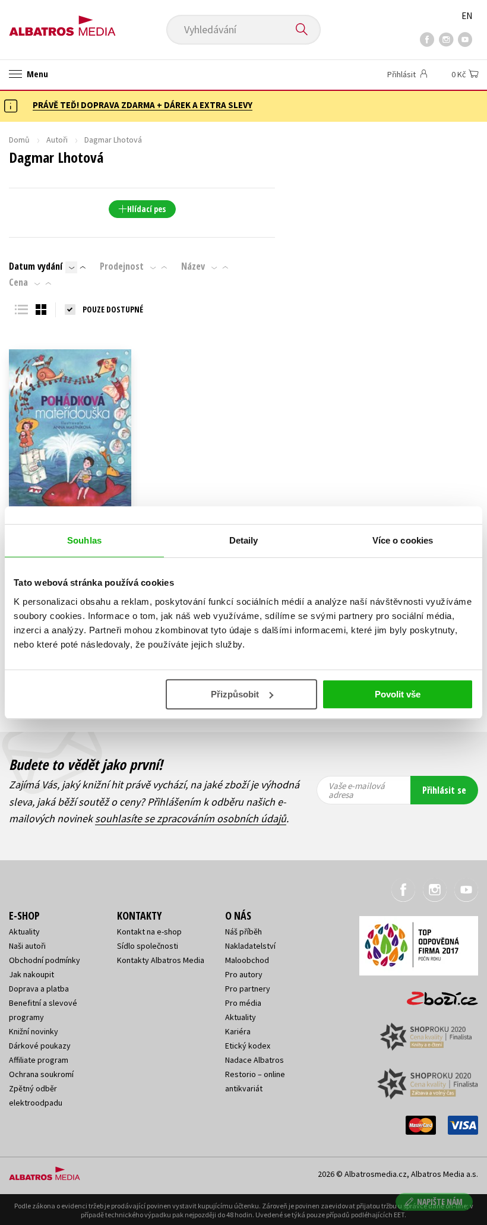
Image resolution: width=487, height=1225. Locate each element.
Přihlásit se (444, 790)
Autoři (57, 139)
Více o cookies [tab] (402, 540)
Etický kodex (247, 1045)
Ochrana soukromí (41, 1074)
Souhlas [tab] (84, 540)
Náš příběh (243, 931)
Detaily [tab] (243, 540)
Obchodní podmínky (44, 960)
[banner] (62, 21)
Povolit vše (397, 694)
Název (193, 266)
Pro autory (244, 974)
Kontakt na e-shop (149, 931)
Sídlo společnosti (147, 945)
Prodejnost (122, 266)
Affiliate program (38, 1059)
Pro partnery (247, 988)
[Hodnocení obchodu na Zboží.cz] (436, 994)
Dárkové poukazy (40, 1045)
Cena (18, 282)
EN (466, 15)
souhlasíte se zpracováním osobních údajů (190, 818)
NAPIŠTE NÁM (440, 1201)
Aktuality (24, 931)
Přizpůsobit (235, 694)
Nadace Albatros (254, 1059)
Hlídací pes (146, 208)
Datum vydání (35, 266)
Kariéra (238, 1031)
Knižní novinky (33, 1031)
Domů (19, 139)
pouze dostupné (113, 309)
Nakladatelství (250, 945)
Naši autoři (27, 945)
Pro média (243, 1002)
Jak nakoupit (31, 974)
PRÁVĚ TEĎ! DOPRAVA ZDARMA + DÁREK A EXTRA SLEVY (142, 104)
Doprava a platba (39, 988)
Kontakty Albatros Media (160, 960)
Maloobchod (247, 960)
